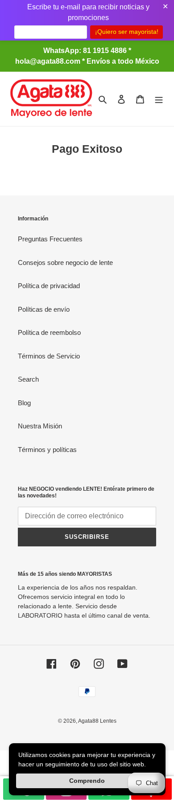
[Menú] (158, 99)
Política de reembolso (49, 332)
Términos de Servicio (49, 356)
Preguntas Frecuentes (50, 239)
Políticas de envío (44, 309)
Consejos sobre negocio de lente (65, 262)
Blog (24, 403)
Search (28, 379)
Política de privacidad (49, 285)
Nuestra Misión (40, 426)
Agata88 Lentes (97, 721)
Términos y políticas (47, 449)
